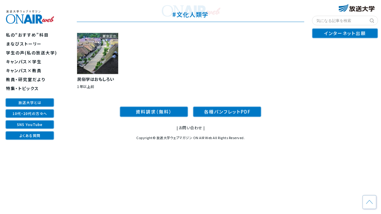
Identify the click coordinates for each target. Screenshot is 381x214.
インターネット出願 (345, 33)
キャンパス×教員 (24, 70)
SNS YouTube (30, 124)
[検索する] (372, 20)
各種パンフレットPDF (227, 111)
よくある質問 (29, 135)
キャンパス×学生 (24, 61)
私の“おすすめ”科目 (27, 35)
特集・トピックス (22, 88)
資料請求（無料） (154, 111)
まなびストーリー (24, 44)
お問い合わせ (190, 127)
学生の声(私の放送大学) (31, 53)
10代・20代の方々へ (30, 113)
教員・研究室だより (26, 79)
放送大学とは (29, 102)
